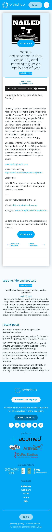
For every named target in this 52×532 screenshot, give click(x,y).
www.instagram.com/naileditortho (31, 210)
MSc (26, 501)
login (35, 5)
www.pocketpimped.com (16, 164)
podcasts (26, 486)
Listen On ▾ (26, 43)
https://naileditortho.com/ (25, 205)
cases (26, 493)
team (26, 497)
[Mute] (35, 88)
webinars (26, 489)
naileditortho (27, 83)
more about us (26, 417)
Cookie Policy (33, 523)
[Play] (8, 88)
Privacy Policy (17, 523)
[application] (26, 88)
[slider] (42, 88)
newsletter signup (26, 399)
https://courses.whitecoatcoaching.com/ (23, 172)
